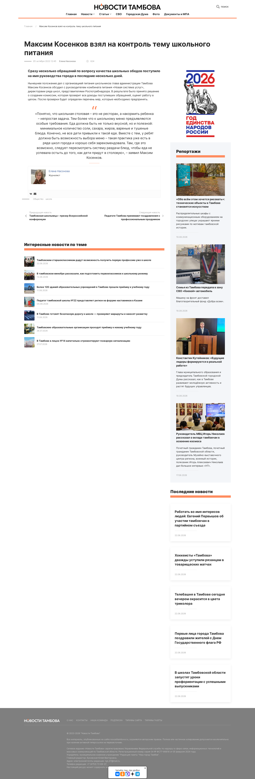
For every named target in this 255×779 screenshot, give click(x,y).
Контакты (82, 720)
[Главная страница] (127, 7)
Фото (156, 14)
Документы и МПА (176, 14)
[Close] (145, 768)
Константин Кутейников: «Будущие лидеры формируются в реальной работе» (200, 361)
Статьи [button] (104, 14)
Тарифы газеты (153, 720)
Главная (71, 14)
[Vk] (31, 193)
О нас (70, 720)
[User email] (35, 193)
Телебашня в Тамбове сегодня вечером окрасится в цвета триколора (200, 598)
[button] (38, 176)
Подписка (116, 720)
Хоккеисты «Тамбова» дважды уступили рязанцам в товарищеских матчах (199, 559)
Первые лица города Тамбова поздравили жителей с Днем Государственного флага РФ (199, 638)
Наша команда (99, 720)
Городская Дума (137, 14)
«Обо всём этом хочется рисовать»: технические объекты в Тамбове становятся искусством (200, 203)
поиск (224, 6)
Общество (38, 199)
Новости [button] (86, 14)
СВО (119, 14)
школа (49, 199)
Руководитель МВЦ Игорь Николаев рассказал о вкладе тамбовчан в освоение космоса (200, 437)
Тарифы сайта (133, 720)
